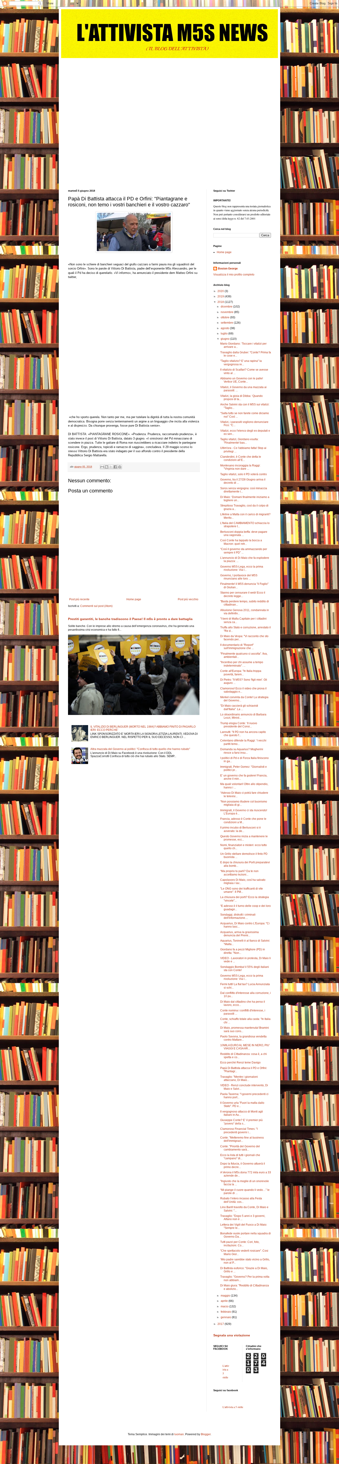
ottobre (225, 317)
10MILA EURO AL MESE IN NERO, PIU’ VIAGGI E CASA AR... (245, 1047)
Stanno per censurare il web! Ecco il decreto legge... (242, 594)
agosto (225, 328)
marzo (225, 1306)
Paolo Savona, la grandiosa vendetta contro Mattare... (243, 1038)
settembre (227, 322)
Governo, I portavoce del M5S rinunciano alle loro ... (238, 577)
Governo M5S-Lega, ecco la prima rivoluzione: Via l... (241, 568)
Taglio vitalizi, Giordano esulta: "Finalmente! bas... (239, 441)
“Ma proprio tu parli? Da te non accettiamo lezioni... (239, 873)
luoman (179, 1434)
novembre (227, 312)
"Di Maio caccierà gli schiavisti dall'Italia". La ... (239, 707)
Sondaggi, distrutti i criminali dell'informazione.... (238, 916)
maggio (226, 1295)
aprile (225, 1301)
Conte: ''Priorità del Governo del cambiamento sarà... (240, 1148)
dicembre (227, 306)
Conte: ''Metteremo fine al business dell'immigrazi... (242, 1139)
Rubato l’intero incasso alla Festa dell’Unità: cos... (241, 1200)
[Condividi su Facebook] (115, 467)
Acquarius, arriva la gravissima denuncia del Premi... (239, 934)
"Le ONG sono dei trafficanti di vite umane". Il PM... (241, 890)
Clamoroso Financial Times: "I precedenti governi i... (239, 1130)
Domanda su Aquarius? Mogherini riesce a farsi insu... (241, 751)
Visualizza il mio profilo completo (233, 274)
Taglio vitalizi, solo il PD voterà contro (243, 474)
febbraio (226, 1311)
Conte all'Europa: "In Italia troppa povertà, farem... (240, 672)
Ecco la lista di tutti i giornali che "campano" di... (240, 1157)
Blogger (206, 1434)
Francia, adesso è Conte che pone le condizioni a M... (243, 820)
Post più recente (79, 599)
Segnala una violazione (231, 1335)
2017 (221, 1324)
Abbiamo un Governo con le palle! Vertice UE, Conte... (241, 380)
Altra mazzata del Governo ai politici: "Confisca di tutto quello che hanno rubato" (140, 749)
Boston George (228, 268)
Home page (133, 599)
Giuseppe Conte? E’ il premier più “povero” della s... (241, 1121)
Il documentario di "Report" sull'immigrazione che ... (237, 646)
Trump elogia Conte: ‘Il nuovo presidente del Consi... (238, 725)
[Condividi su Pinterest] (119, 467)
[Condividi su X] (111, 467)
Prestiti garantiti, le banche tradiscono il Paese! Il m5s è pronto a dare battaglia (130, 619)
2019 (221, 296)
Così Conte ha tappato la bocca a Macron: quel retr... (241, 542)
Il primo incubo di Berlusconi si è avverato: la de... (240, 829)
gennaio (226, 1317)
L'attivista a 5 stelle (233, 1407)
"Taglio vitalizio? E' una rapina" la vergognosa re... (241, 362)
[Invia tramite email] (102, 467)
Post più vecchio (188, 599)
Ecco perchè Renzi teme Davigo (240, 1062)
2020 (221, 291)
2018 (221, 302)
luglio (224, 333)
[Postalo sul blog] (106, 467)
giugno (225, 338)
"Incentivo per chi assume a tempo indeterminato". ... (241, 664)
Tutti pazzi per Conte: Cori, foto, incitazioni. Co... (239, 1243)
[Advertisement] (102, 87)
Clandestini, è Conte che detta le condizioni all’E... (240, 458)
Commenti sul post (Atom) (96, 606)
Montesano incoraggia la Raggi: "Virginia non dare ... (240, 467)
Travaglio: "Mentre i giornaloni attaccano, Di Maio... (239, 1078)
